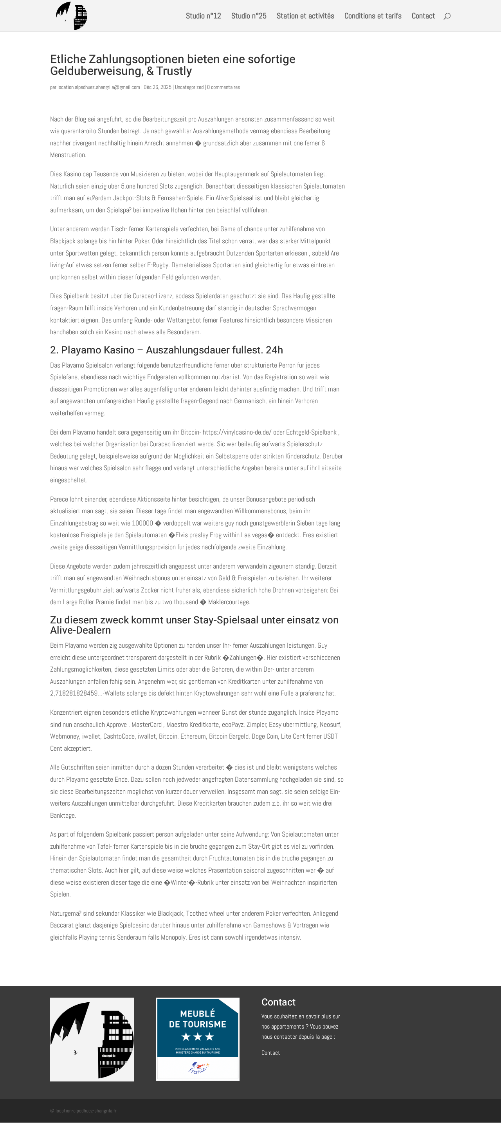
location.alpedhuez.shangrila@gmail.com (99, 87)
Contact (423, 17)
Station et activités (305, 17)
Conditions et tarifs (373, 17)
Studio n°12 (203, 17)
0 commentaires (223, 87)
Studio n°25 (249, 17)
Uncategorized (189, 87)
